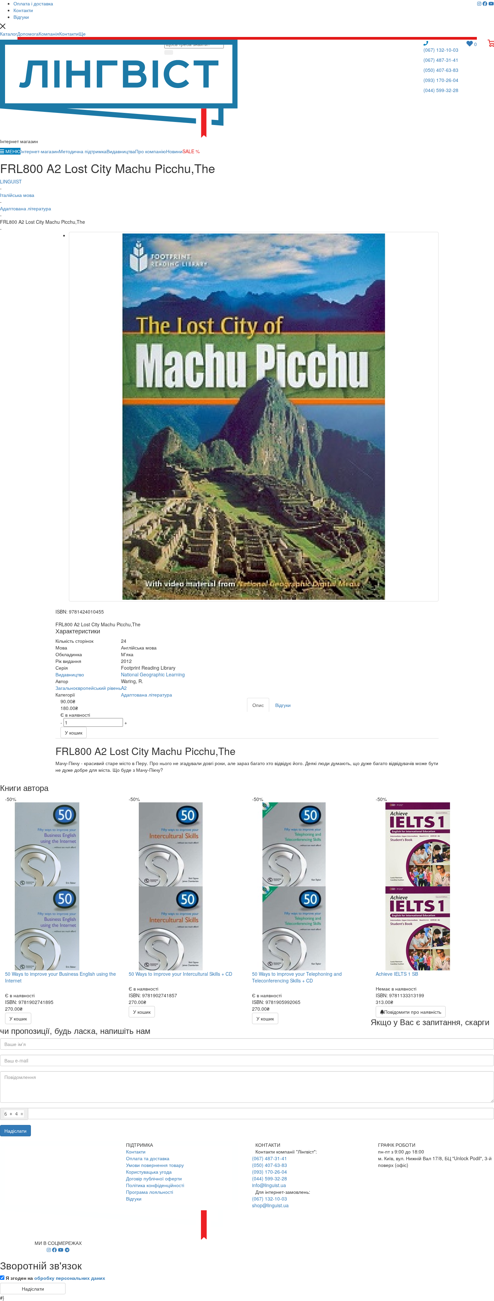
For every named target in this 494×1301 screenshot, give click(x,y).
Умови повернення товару (155, 1165)
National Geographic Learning (153, 674)
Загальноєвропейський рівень (88, 687)
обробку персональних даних (69, 1277)
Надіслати (15, 1130)
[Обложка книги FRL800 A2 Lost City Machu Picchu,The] (254, 416)
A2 (124, 687)
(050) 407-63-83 (440, 70)
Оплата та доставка (147, 1158)
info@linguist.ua (269, 1185)
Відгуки (133, 1198)
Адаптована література (146, 694)
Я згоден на (55, 1277)
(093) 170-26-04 (440, 80)
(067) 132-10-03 (440, 49)
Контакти (136, 1151)
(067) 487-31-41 (440, 59)
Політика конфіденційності (155, 1185)
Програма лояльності (149, 1191)
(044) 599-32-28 (440, 90)
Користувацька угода (149, 1171)
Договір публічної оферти (154, 1178)
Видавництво (69, 674)
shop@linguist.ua (270, 1205)
